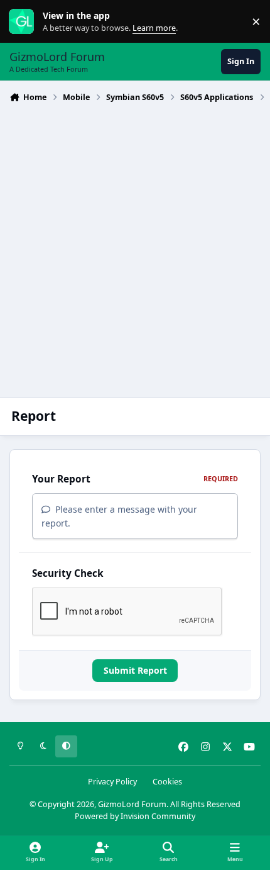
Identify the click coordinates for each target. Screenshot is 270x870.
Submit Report (135, 670)
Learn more (24, 22)
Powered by (135, 816)
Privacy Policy (112, 781)
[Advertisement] (135, 248)
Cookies (167, 781)
